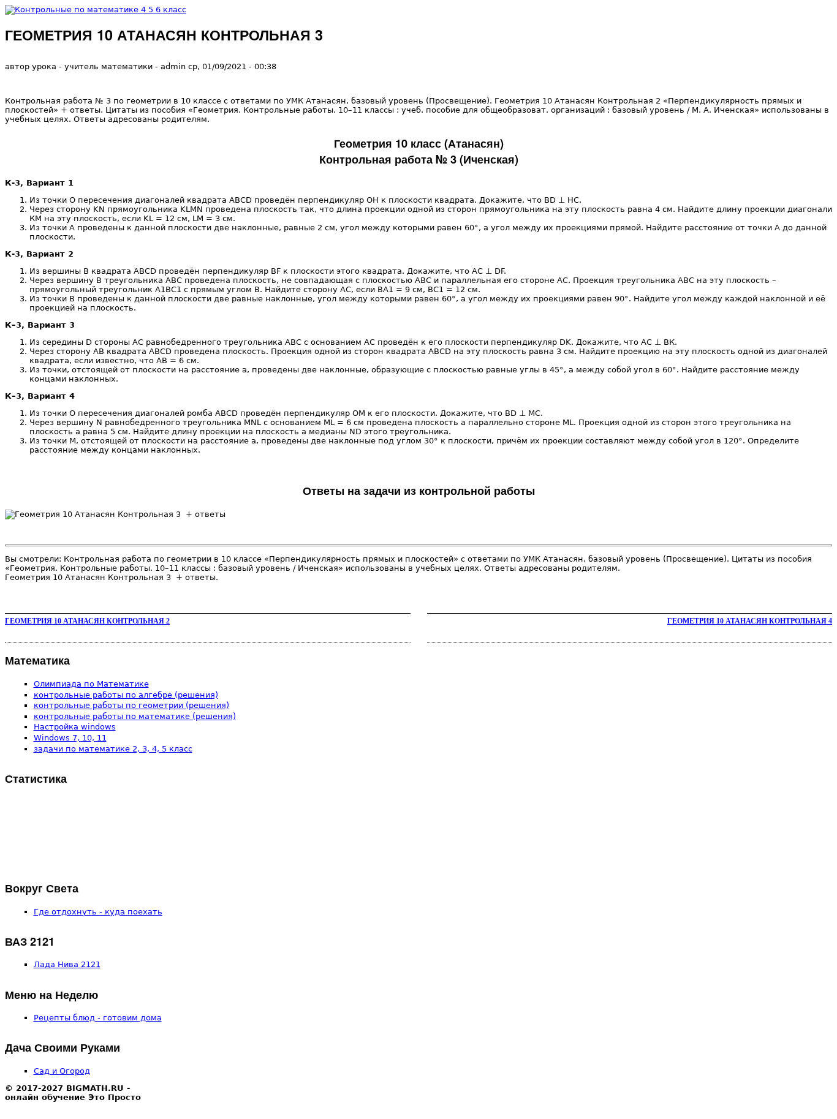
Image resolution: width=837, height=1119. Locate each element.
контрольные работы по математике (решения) (135, 716)
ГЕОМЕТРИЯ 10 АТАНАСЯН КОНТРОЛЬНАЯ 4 (749, 621)
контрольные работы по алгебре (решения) (126, 694)
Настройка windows (75, 726)
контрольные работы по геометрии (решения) (131, 705)
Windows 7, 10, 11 (70, 737)
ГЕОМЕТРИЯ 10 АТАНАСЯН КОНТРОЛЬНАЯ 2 (87, 621)
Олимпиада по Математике (91, 683)
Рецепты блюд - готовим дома (98, 1017)
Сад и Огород (62, 1071)
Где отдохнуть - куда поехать (98, 911)
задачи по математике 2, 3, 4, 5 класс (113, 748)
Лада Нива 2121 (67, 964)
